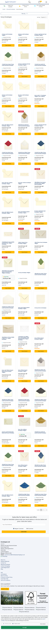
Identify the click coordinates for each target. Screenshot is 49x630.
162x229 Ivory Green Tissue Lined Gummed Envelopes (8, 465)
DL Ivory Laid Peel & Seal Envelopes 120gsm (40, 211)
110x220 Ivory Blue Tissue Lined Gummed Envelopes (24, 495)
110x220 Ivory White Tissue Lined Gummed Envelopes (8, 307)
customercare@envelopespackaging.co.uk (14, 554)
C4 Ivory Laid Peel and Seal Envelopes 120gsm (40, 125)
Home (4, 9)
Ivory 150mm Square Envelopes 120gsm (22, 370)
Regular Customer (19, 528)
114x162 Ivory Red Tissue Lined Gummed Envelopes (7, 153)
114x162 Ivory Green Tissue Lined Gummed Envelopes (8, 65)
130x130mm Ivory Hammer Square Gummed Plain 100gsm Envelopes (8, 271)
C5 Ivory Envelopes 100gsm (24, 272)
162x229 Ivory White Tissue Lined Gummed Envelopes (24, 153)
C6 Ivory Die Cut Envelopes (40, 307)
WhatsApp (4, 556)
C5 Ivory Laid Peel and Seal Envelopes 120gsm (24, 64)
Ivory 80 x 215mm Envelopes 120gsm (24, 183)
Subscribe (24, 531)
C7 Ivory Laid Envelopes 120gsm (7, 35)
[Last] (47, 510)
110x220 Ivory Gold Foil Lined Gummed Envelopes (40, 432)
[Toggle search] (29, 2)
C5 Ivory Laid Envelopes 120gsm (7, 95)
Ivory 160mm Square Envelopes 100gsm (39, 338)
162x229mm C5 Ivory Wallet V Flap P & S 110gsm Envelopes (8, 338)
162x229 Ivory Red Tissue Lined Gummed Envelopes (24, 400)
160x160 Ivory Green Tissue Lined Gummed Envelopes (41, 274)
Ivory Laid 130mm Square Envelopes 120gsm (7, 213)
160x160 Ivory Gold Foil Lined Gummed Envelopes (24, 125)
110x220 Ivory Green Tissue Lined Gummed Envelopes (41, 495)
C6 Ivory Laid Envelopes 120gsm (23, 35)
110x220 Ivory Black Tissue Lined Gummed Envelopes (40, 400)
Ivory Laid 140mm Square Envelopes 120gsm (7, 125)
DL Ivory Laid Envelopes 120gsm (23, 95)
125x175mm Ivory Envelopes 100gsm (41, 243)
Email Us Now (5, 589)
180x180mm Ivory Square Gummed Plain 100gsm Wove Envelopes (40, 183)
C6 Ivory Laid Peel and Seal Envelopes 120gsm (40, 35)
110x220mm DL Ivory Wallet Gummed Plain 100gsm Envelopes (8, 243)
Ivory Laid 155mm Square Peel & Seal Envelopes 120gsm (7, 371)
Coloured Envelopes (10, 9)
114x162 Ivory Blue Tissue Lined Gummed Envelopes (40, 153)
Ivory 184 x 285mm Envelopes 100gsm (22, 430)
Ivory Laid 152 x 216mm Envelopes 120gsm (7, 183)
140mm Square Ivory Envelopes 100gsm (22, 243)
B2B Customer (29, 528)
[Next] (45, 510)
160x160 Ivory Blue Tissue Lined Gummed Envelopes (40, 465)
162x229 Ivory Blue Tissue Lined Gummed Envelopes (7, 400)
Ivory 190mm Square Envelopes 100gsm (22, 465)
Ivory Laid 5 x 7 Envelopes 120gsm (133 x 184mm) (40, 96)
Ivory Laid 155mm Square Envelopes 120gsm (23, 212)
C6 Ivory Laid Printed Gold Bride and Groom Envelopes (8, 432)
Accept (25, 627)
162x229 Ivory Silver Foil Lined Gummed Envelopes (40, 370)
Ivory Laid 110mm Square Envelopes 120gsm (23, 308)
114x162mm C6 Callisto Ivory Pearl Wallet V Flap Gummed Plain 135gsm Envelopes (23, 338)
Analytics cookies (17, 623)
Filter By (23, 13)
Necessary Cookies (8, 623)
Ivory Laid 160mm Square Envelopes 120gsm (7, 495)
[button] (46, 2)
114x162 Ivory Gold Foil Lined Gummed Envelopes (40, 65)
